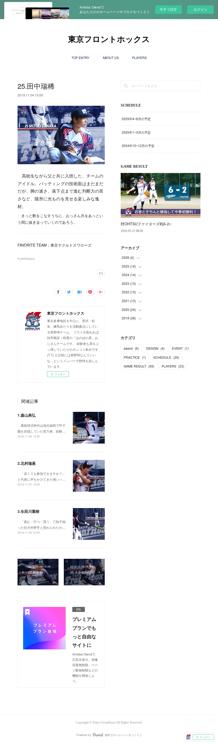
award (131, 348)
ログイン (200, 9)
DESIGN (155, 348)
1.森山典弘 (27, 415)
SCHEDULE (166, 357)
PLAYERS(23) (26, 259)
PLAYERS (139, 57)
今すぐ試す (168, 9)
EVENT (180, 348)
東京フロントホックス (109, 39)
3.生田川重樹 (28, 511)
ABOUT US (111, 57)
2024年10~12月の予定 (138, 145)
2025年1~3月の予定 (136, 132)
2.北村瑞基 (27, 463)
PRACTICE (135, 357)
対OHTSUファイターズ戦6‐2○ (146, 223)
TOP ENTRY (80, 57)
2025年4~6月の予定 (136, 118)
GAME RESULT (139, 366)
